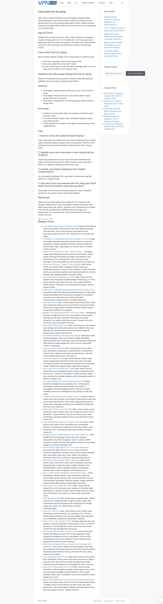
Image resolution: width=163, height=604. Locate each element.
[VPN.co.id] (47, 3)
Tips (76, 3)
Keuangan (101, 3)
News (69, 3)
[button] (122, 3)
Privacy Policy (120, 601)
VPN (41, 601)
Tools (111, 3)
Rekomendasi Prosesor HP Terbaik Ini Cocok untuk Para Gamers (113, 45)
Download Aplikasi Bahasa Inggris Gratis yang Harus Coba (112, 53)
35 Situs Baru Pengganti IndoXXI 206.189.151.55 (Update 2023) (113, 95)
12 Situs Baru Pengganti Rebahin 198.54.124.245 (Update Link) (113, 126)
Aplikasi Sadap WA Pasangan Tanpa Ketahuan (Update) (111, 118)
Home (62, 3)
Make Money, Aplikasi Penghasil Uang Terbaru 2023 (113, 103)
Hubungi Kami (98, 601)
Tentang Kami (109, 601)
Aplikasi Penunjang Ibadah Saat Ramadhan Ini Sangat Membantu (113, 36)
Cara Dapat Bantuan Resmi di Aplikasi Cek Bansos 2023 (112, 111)
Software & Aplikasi (88, 3)
